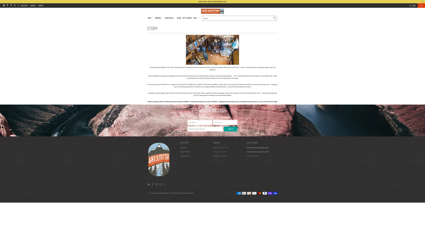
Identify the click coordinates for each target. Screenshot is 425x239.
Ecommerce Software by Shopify (182, 193)
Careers (40, 5)
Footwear (169, 17)
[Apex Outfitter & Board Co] (212, 11)
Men (149, 17)
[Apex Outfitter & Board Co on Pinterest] (11, 5)
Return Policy (184, 152)
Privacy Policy (185, 156)
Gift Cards (187, 17)
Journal (33, 5)
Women (158, 17)
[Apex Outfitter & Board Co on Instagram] (15, 5)
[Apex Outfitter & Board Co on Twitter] (4, 5)
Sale (195, 17)
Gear (179, 17)
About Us (183, 148)
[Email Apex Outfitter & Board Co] (18, 5)
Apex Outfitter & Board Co (161, 193)
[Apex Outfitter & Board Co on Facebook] (7, 5)
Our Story (24, 5)
